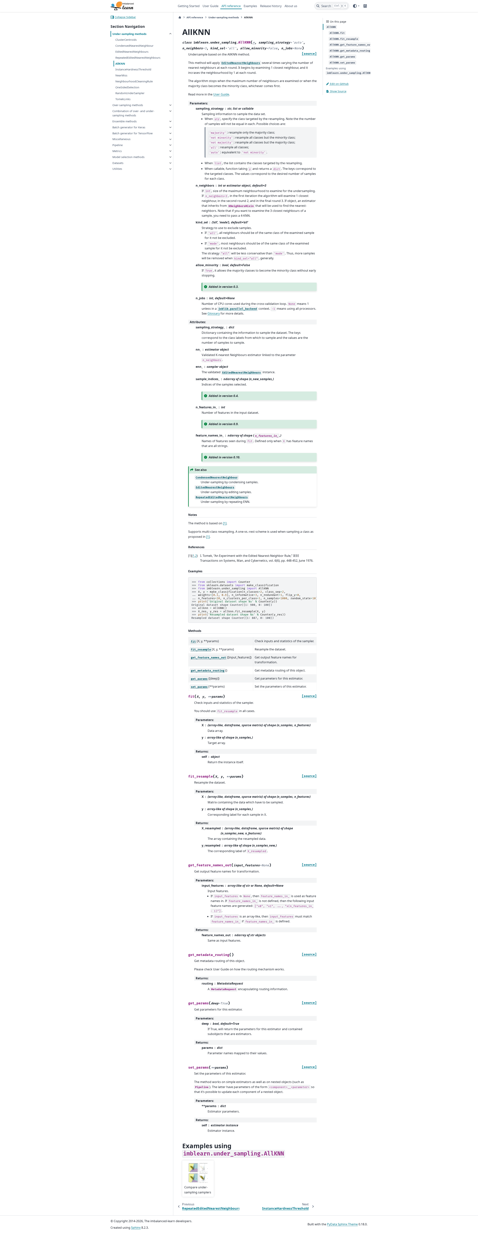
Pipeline (117, 145)
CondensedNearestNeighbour (134, 45)
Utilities (117, 169)
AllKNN (120, 63)
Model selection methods (128, 157)
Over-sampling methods (127, 105)
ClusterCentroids (126, 40)
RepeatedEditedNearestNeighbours (137, 57)
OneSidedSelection (127, 87)
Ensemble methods (124, 121)
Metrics (117, 151)
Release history (271, 6)
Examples (250, 6)
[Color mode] (356, 6)
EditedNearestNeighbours (131, 51)
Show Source (337, 91)
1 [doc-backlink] (193, 556)
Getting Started (189, 6)
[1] (224, 523)
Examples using (349, 70)
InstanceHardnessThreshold (133, 69)
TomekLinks (123, 99)
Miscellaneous (121, 139)
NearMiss (121, 75)
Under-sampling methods (129, 34)
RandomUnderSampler (130, 93)
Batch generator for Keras (128, 127)
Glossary (213, 313)
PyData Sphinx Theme (342, 1224)
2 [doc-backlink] (196, 556)
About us (291, 6)
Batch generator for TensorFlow (132, 133)
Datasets (117, 163)
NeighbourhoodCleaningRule (134, 81)
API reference (231, 6)
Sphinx (136, 1228)
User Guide (210, 6)
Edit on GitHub (339, 84)
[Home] (179, 17)
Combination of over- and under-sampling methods (133, 113)
